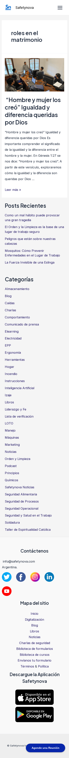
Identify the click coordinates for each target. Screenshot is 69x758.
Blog (8, 296)
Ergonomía (13, 352)
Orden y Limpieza (17, 459)
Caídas (10, 303)
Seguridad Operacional (21, 508)
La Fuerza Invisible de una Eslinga (29, 262)
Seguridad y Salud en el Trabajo (28, 515)
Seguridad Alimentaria (21, 494)
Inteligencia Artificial (19, 388)
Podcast (11, 466)
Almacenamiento (17, 289)
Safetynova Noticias (19, 487)
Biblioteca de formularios (34, 649)
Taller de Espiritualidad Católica (28, 529)
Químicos (11, 480)
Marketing (12, 445)
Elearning (12, 331)
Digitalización (34, 619)
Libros (9, 402)
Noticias (10, 452)
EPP (8, 345)
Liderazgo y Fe (15, 409)
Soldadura (12, 522)
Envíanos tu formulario (34, 660)
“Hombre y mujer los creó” (33, 111)
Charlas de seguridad (34, 643)
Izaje (8, 395)
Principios (12, 473)
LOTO (9, 423)
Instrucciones (15, 381)
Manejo (10, 430)
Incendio (11, 374)
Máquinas (12, 437)
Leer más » (13, 190)
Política (43, 666)
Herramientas (15, 360)
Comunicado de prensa (22, 324)
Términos (27, 666)
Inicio (34, 613)
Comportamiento (17, 317)
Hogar (9, 367)
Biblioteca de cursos (34, 655)
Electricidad (13, 338)
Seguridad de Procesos (22, 501)
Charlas (10, 310)
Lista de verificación (19, 416)
